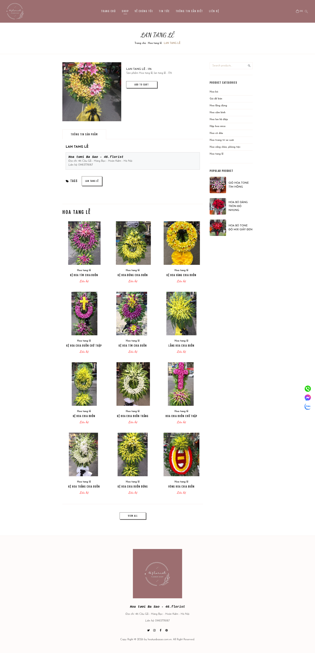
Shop (125, 11)
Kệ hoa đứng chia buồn (133, 275)
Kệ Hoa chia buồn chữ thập (84, 345)
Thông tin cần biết (189, 11)
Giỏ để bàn (216, 99)
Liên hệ (214, 11)
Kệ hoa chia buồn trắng (132, 416)
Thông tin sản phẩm (84, 134)
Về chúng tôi (144, 11)
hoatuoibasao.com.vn (160, 639)
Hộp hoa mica (217, 126)
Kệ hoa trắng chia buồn (84, 486)
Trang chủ (108, 11)
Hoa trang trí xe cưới (222, 140)
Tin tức (164, 11)
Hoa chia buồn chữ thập (181, 416)
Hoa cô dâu (216, 133)
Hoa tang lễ (155, 43)
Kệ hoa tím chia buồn (84, 275)
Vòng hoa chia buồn (181, 486)
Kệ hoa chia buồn (84, 416)
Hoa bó (214, 92)
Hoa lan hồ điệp (219, 119)
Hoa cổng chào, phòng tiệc (225, 147)
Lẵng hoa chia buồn (181, 345)
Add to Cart (142, 84)
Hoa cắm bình (217, 112)
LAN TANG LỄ (92, 181)
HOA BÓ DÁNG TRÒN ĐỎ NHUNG (238, 206)
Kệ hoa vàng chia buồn (181, 275)
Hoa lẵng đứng (218, 105)
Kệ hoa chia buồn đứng (133, 486)
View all (133, 516)
